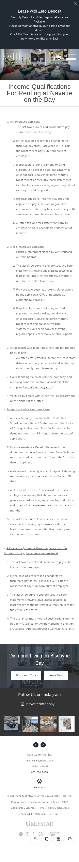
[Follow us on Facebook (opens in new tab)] (35, 744)
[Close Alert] (75, 4)
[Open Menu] (71, 57)
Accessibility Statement (33, 814)
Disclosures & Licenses (23, 807)
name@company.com (38, 387)
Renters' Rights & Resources (53, 807)
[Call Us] (59, 57)
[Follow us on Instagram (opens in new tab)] (43, 744)
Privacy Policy (18, 802)
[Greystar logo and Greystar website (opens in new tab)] (39, 825)
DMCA (64, 802)
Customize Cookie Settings (44, 802)
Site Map (53, 814)
